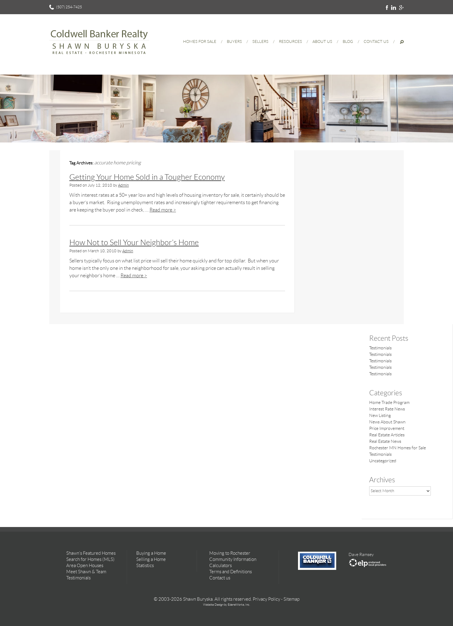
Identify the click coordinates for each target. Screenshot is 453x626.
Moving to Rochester (229, 553)
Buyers (234, 41)
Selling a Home (151, 559)
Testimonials (380, 347)
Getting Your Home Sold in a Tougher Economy (147, 177)
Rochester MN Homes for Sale (397, 447)
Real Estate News (385, 441)
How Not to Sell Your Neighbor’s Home (134, 242)
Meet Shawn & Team (86, 571)
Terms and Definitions (230, 571)
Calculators (220, 565)
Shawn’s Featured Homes (91, 553)
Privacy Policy (266, 599)
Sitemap (292, 599)
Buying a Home (151, 553)
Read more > (162, 209)
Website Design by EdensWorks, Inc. (226, 604)
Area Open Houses (84, 565)
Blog (348, 41)
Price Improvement (386, 428)
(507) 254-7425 (69, 7)
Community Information (232, 559)
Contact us (219, 577)
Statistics (145, 565)
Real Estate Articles (387, 434)
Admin (123, 185)
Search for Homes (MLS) (90, 559)
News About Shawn (387, 421)
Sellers (260, 41)
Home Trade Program (389, 402)
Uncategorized (382, 460)
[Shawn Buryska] (99, 57)
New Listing (380, 415)
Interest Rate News (387, 408)
